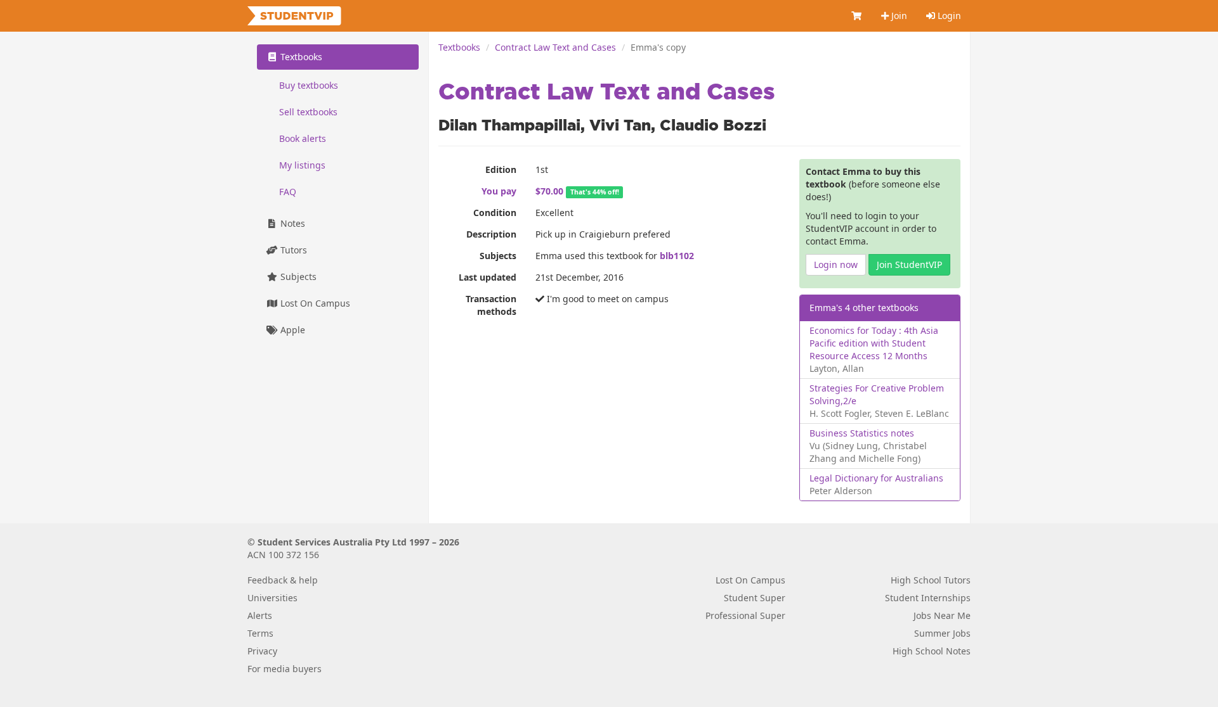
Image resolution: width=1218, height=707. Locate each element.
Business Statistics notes (861, 433)
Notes (291, 223)
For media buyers (284, 669)
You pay (498, 191)
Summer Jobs (942, 633)
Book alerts (302, 138)
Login (948, 16)
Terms (260, 633)
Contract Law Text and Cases (555, 47)
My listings (302, 165)
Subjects (498, 256)
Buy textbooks (308, 85)
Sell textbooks (308, 112)
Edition (500, 169)
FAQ (287, 192)
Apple (291, 330)
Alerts (259, 615)
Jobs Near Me (942, 615)
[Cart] (857, 16)
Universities (272, 598)
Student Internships (928, 598)
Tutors (292, 250)
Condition (494, 213)
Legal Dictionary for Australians (876, 478)
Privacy (262, 651)
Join (898, 16)
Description (491, 234)
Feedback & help (282, 580)
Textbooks (459, 47)
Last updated (487, 277)
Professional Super (745, 615)
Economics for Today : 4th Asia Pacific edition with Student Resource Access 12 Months (873, 343)
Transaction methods (491, 305)
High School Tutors (931, 580)
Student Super (754, 598)
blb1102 (677, 256)
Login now (836, 264)
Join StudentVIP (909, 264)
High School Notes (932, 651)
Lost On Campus (314, 303)
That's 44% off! (594, 192)
